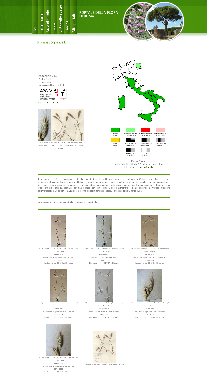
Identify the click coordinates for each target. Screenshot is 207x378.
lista (60, 17)
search (54, 17)
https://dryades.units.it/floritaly (138, 167)
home (35, 17)
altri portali (73, 17)
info (41, 17)
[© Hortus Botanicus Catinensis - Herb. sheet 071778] (104, 347)
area (47, 17)
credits (67, 17)
